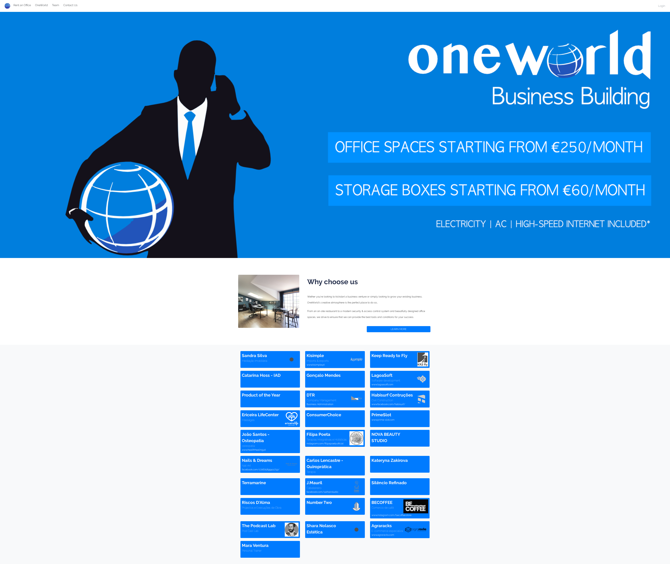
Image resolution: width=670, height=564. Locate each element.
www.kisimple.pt (316, 364)
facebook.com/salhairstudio (322, 491)
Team (55, 5)
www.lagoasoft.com (382, 384)
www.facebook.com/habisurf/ (388, 404)
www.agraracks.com (382, 534)
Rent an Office (22, 5)
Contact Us (70, 5)
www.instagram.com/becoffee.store (391, 515)
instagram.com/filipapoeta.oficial (325, 443)
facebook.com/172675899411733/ (260, 469)
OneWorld (41, 5)
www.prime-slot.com (382, 419)
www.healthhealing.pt (254, 449)
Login (661, 6)
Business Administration (320, 404)
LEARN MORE (399, 329)
